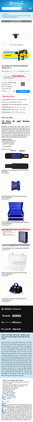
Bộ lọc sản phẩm (16, 21)
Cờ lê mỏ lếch (20, 404)
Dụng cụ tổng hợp (16, 406)
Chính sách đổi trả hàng (9, 392)
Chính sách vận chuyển (9, 389)
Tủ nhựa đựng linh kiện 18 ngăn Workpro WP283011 (15, 248)
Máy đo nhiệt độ (12, 412)
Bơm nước (4, 416)
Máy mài (29, 409)
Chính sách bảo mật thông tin (11, 388)
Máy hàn (18, 418)
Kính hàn (8, 418)
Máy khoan (23, 409)
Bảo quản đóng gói (7, 15)
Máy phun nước (27, 415)
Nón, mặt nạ (27, 413)
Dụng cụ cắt (28, 404)
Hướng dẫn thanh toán (9, 395)
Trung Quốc (9, 86)
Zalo (20, 107)
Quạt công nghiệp (6, 415)
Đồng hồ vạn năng (14, 419)
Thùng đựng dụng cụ (18, 15)
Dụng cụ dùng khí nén (25, 419)
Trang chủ (5, 14)
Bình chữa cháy (19, 413)
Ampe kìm (24, 418)
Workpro (27, 71)
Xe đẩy (22, 416)
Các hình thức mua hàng (9, 397)
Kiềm (25, 406)
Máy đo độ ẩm (21, 412)
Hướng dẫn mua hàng (8, 394)
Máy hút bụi (19, 415)
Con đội (10, 416)
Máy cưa (29, 407)
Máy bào (10, 407)
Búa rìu (11, 404)
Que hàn (13, 418)
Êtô (22, 406)
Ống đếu (29, 406)
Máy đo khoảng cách (18, 410)
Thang (13, 415)
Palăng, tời (16, 416)
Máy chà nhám (22, 407)
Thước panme (10, 413)
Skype (24, 107)
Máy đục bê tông (15, 409)
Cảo (15, 404)
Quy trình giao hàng (8, 391)
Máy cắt (15, 407)
